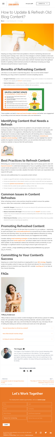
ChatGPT (38, 211)
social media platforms (23, 231)
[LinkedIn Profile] (23, 349)
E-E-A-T (20, 80)
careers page (41, 399)
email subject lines (19, 240)
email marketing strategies (19, 238)
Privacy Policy (12, 435)
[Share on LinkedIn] (31, 371)
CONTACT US (41, 3)
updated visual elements (16, 183)
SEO (15, 21)
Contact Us (6, 435)
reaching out (40, 266)
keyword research (6, 166)
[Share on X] (27, 371)
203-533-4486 (29, 3)
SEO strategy (42, 262)
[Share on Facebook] (24, 371)
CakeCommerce (29, 435)
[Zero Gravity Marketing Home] (14, 3)
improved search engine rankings (27, 113)
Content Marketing (10, 21)
